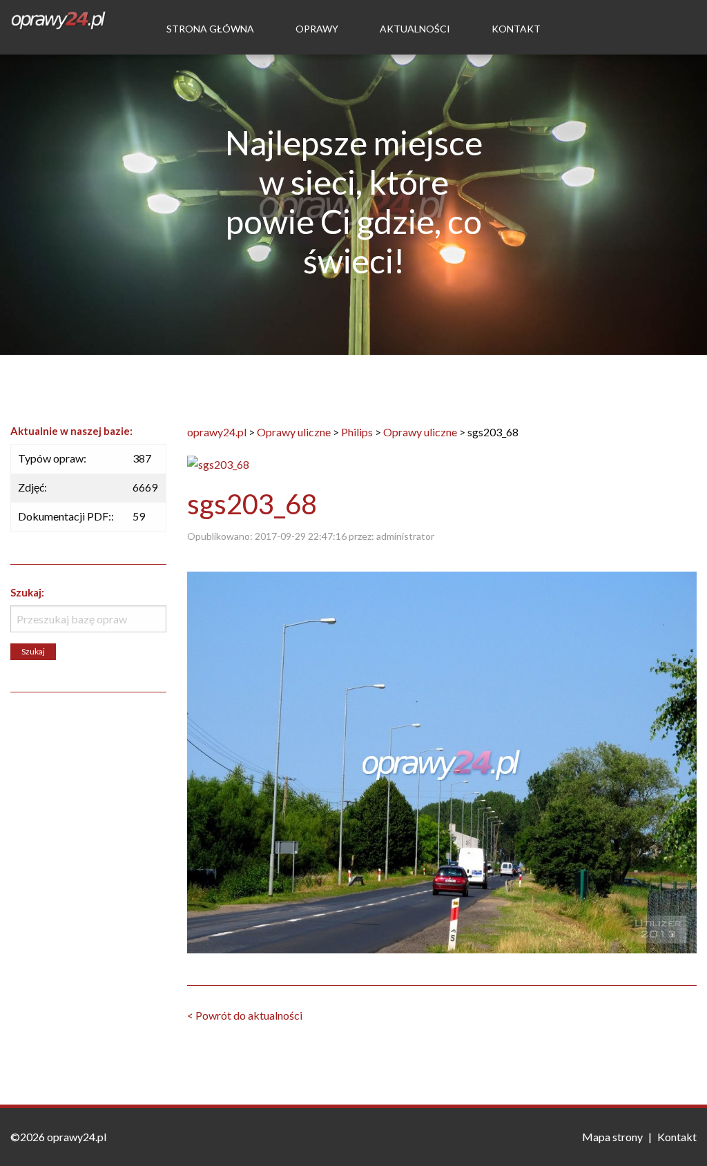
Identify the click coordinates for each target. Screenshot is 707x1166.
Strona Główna (210, 29)
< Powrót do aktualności (244, 1015)
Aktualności (415, 29)
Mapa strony (612, 1136)
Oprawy (317, 29)
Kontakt (516, 29)
